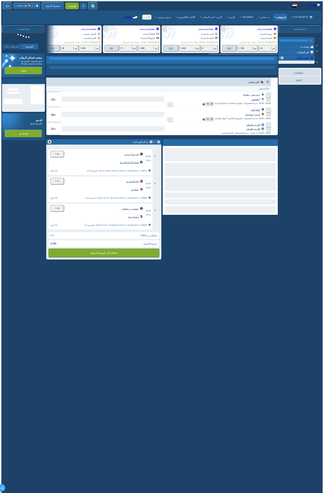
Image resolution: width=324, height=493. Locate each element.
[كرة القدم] (268, 62)
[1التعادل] (130, 99)
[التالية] (151, 142)
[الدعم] (7, 6)
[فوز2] (145, 99)
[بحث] (49, 62)
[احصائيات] (211, 104)
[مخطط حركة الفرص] (207, 104)
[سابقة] (282, 56)
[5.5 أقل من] (67, 128)
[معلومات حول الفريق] (200, 104)
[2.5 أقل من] (67, 99)
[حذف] (50, 142)
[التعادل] (157, 99)
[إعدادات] (36, 6)
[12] (118, 99)
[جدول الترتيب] (203, 104)
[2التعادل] (105, 99)
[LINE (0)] (274, 62)
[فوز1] (170, 99)
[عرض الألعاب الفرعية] (181, 105)
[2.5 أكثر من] (91, 99)
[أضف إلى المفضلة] (223, 29)
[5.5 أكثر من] (91, 128)
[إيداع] (83, 6)
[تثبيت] (268, 95)
